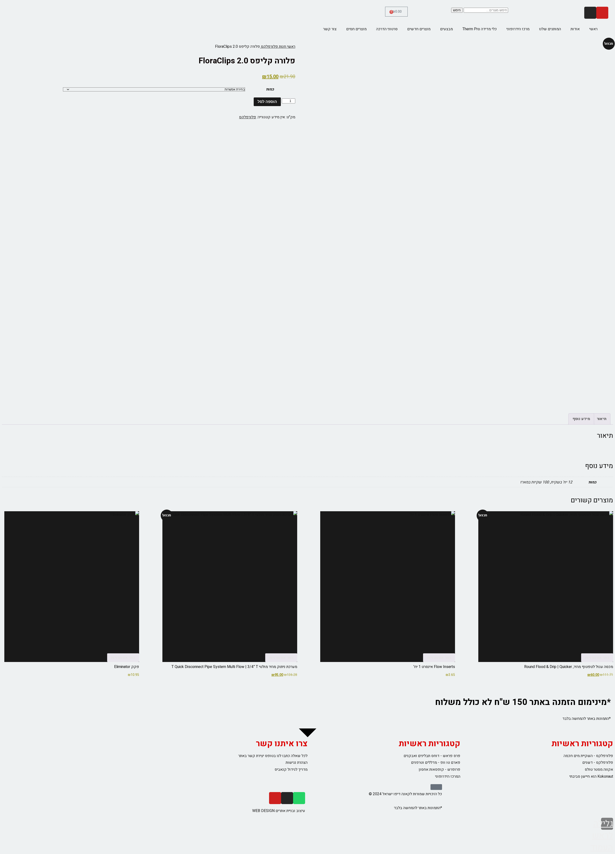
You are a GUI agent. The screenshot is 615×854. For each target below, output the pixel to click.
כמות (270, 89)
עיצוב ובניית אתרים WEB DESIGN (278, 811)
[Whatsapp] (299, 798)
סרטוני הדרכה (387, 29)
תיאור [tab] (601, 419)
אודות (575, 29)
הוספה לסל (267, 102)
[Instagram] (590, 13)
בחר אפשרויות (597, 658)
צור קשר (330, 29)
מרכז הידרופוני (517, 29)
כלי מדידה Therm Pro (479, 29)
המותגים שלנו (550, 29)
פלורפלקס (247, 117)
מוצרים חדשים (418, 29)
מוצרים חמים (356, 29)
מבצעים (446, 29)
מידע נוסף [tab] (581, 419)
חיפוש (457, 10)
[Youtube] (602, 13)
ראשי (593, 29)
